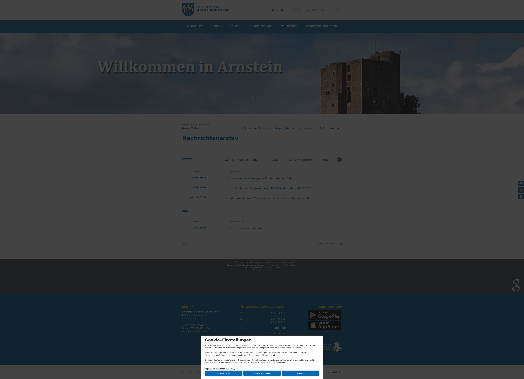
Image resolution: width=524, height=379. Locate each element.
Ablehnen (300, 373)
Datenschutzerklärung (225, 368)
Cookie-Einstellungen (262, 373)
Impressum (210, 368)
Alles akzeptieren (223, 373)
